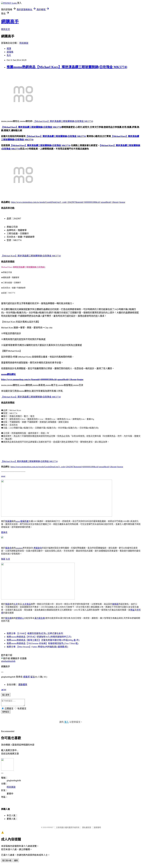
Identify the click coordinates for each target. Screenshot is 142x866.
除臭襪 (8, 521)
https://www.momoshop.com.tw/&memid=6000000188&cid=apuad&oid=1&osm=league (42, 379)
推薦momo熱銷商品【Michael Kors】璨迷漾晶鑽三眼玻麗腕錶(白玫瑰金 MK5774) (67, 67)
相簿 (9, 48)
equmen (19, 548)
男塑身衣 (38, 548)
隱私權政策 (86, 827)
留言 (32, 677)
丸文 (8, 559)
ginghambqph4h (8, 661)
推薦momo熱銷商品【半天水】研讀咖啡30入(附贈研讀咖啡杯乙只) (39, 637)
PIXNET (50, 827)
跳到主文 (5, 29)
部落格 (10, 52)
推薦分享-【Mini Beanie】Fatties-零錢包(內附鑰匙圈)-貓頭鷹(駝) (37, 647)
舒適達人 (20, 618)
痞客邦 (26, 677)
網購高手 (10, 21)
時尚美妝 (23, 43)
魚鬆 (3, 559)
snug (3, 476)
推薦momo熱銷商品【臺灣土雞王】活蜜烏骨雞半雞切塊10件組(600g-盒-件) (43, 640)
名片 (9, 55)
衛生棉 (8, 618)
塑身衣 (4, 532)
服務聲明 (97, 827)
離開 (16, 860)
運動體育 (22, 684)
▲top (3, 689)
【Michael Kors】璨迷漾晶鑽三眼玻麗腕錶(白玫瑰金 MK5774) (63, 121)
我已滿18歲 (6, 860)
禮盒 (132, 610)
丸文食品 (26, 604)
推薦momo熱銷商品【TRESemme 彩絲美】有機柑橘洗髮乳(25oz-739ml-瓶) (42, 643)
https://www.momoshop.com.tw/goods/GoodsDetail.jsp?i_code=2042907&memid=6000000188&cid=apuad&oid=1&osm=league (68, 202)
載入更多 (5, 695)
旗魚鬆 (115, 604)
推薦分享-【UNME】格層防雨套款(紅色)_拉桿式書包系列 (35, 633)
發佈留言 (5, 712)
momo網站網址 (8, 374)
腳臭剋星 (24, 521)
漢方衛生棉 (39, 618)
